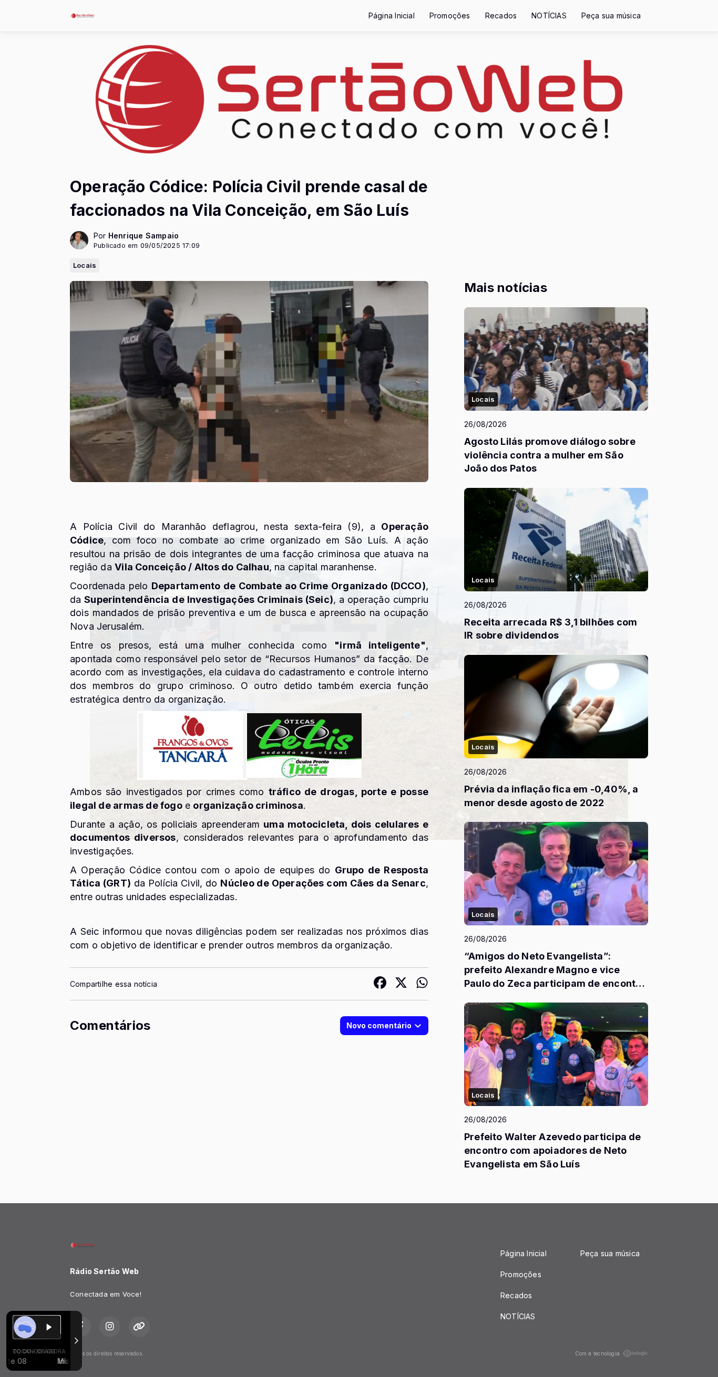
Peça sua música (611, 15)
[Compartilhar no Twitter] (401, 984)
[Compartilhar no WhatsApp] (422, 984)
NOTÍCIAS (549, 15)
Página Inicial (391, 15)
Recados (501, 15)
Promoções (449, 15)
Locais (84, 265)
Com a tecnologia (597, 1353)
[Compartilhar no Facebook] (380, 984)
